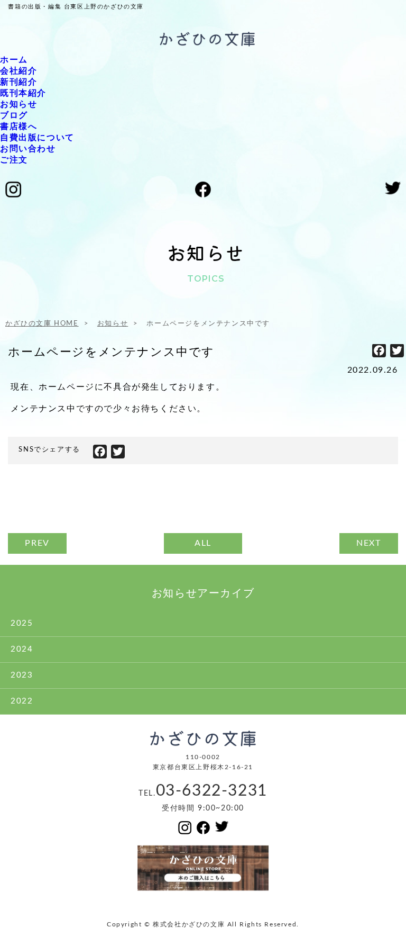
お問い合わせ (28, 149)
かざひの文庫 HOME (42, 323)
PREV (37, 543)
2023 (22, 675)
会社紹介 (18, 71)
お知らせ (18, 104)
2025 (22, 623)
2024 (22, 649)
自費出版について (37, 137)
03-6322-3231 (211, 791)
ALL (203, 543)
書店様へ (18, 126)
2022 (22, 701)
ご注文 (14, 160)
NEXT (368, 543)
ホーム (14, 60)
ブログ (14, 115)
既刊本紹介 (23, 93)
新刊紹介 (18, 82)
